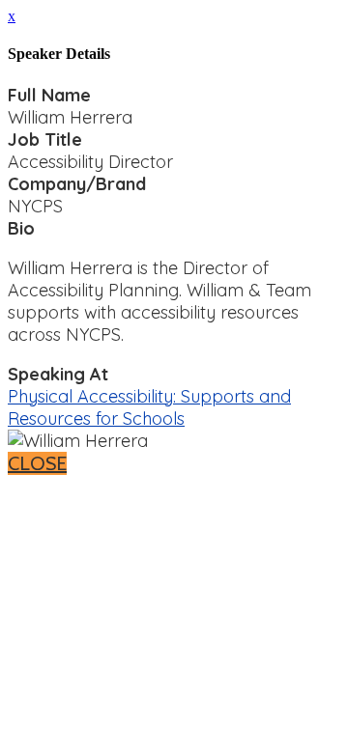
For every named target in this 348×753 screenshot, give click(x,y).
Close (37, 463)
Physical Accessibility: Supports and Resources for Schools (149, 407)
